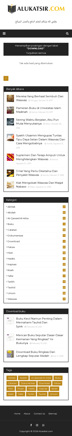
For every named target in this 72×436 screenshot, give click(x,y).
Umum (36, 293)
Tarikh (36, 281)
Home (17, 413)
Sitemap (52, 413)
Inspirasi (36, 264)
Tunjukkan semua (36, 53)
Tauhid (36, 287)
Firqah (20, 388)
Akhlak (36, 206)
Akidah (36, 212)
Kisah (36, 270)
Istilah (54, 388)
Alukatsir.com (46, 431)
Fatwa (36, 247)
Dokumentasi (36, 235)
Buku (36, 224)
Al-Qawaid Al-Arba (36, 218)
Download (36, 241)
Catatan (36, 229)
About (27, 413)
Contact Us (39, 413)
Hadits (36, 258)
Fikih (36, 252)
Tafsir (36, 275)
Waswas (36, 299)
